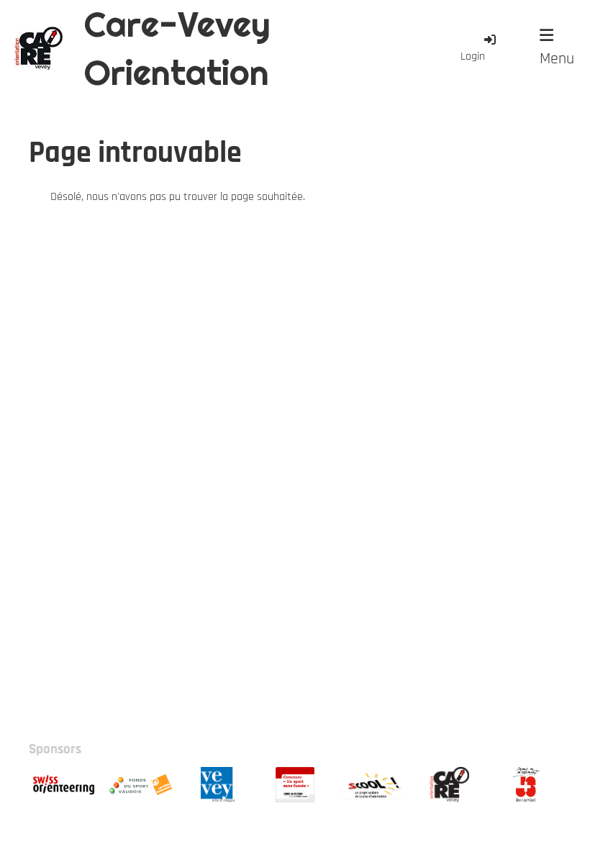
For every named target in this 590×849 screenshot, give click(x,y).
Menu (557, 59)
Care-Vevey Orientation (177, 48)
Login (472, 56)
